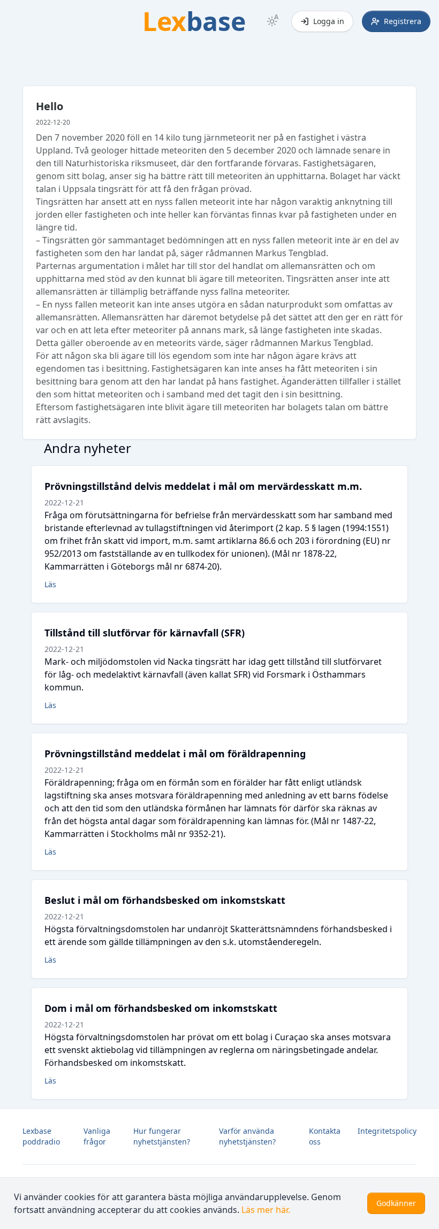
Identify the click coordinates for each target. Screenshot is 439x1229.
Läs (50, 584)
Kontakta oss (324, 1136)
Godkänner (396, 1203)
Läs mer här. (265, 1210)
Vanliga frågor (97, 1136)
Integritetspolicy (387, 1131)
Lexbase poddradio (41, 1136)
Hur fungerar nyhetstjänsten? (161, 1136)
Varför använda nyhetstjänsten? (247, 1136)
